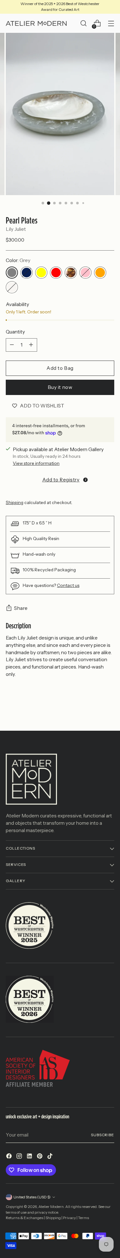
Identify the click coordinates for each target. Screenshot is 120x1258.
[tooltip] (85, 480)
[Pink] (85, 273)
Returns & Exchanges (24, 1218)
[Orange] (100, 273)
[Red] (56, 273)
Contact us (68, 585)
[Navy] (26, 273)
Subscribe (102, 1135)
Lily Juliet (16, 229)
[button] (60, 479)
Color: (18, 260)
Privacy (69, 1218)
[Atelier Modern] (36, 23)
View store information (36, 463)
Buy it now (60, 387)
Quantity (15, 332)
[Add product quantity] (31, 345)
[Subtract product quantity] (12, 345)
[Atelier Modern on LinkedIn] (30, 1157)
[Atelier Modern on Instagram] (20, 1157)
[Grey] (12, 273)
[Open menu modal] (110, 23)
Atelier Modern (51, 1206)
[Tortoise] (71, 273)
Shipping (14, 502)
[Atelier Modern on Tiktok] (50, 1157)
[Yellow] (41, 273)
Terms (83, 1218)
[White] (12, 287)
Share (21, 608)
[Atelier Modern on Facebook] (9, 1157)
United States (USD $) (32, 1197)
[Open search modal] (83, 23)
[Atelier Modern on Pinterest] (40, 1157)
